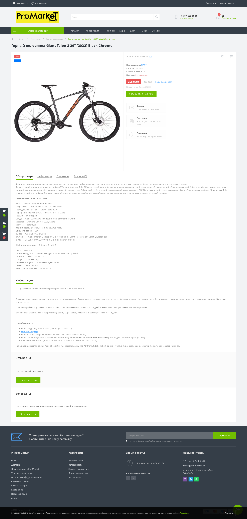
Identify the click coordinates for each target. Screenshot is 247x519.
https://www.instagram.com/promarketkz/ (133, 478)
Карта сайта (17, 489)
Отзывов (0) (62, 176)
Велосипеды (35, 39)
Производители (19, 493)
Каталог (75, 30)
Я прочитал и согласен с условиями (155, 441)
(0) (151, 56)
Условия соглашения (21, 473)
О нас (144, 30)
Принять (229, 513)
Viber (185, 479)
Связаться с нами (20, 481)
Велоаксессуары (76, 460)
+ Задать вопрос (27, 414)
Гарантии (142, 133)
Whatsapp (196, 479)
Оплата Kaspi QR (29, 331)
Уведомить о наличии (141, 93)
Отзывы (156, 30)
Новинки (110, 30)
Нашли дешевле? (163, 82)
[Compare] (231, 56)
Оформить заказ (229, 18)
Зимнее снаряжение (78, 469)
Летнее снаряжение (78, 473)
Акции (122, 30)
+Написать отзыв (28, 380)
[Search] (157, 17)
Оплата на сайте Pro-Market (149, 441)
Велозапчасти (75, 464)
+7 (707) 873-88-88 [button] (194, 460)
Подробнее (184, 513)
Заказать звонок (186, 18)
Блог (132, 30)
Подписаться (224, 435)
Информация (92, 30)
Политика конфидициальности (26, 477)
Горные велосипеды (54, 39)
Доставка (142, 118)
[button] (4, 235)
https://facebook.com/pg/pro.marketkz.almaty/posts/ (128, 478)
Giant (144, 65)
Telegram (191, 479)
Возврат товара (19, 485)
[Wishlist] (222, 56)
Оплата (140, 106)
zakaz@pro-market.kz (194, 465)
